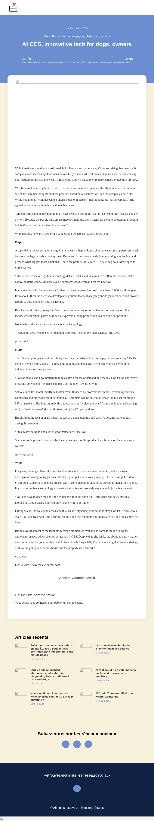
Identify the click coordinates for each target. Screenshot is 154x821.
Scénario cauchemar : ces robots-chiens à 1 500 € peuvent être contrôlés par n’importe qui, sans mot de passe (52, 650)
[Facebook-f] (65, 744)
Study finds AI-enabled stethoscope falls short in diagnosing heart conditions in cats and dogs (50, 674)
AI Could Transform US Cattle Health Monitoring (114, 695)
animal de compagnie (71, 36)
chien (95, 36)
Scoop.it (105, 36)
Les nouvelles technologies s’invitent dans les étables (113, 647)
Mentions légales (92, 807)
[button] (142, 8)
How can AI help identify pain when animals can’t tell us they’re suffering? (52, 696)
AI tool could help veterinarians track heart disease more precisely (115, 673)
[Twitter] (77, 744)
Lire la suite (37, 658)
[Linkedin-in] (88, 744)
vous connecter (38, 602)
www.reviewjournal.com (45, 565)
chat (88, 36)
